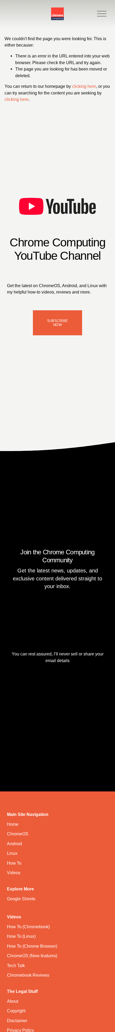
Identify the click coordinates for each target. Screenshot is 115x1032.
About (12, 1001)
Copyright (16, 1010)
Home (12, 824)
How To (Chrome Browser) (32, 946)
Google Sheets (21, 898)
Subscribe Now (57, 323)
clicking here (84, 86)
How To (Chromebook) (28, 926)
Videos (13, 872)
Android (14, 843)
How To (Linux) (21, 936)
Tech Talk (16, 965)
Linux (12, 853)
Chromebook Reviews (28, 975)
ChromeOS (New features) (32, 955)
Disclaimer (17, 1020)
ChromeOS (17, 833)
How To (14, 863)
